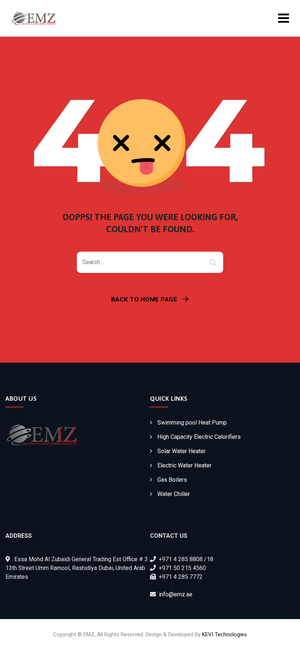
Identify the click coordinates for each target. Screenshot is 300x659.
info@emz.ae (175, 594)
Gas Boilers (172, 479)
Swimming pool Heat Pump (192, 422)
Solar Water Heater (181, 451)
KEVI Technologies (224, 634)
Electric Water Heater (184, 465)
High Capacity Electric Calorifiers (199, 436)
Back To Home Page (144, 299)
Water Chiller (173, 493)
